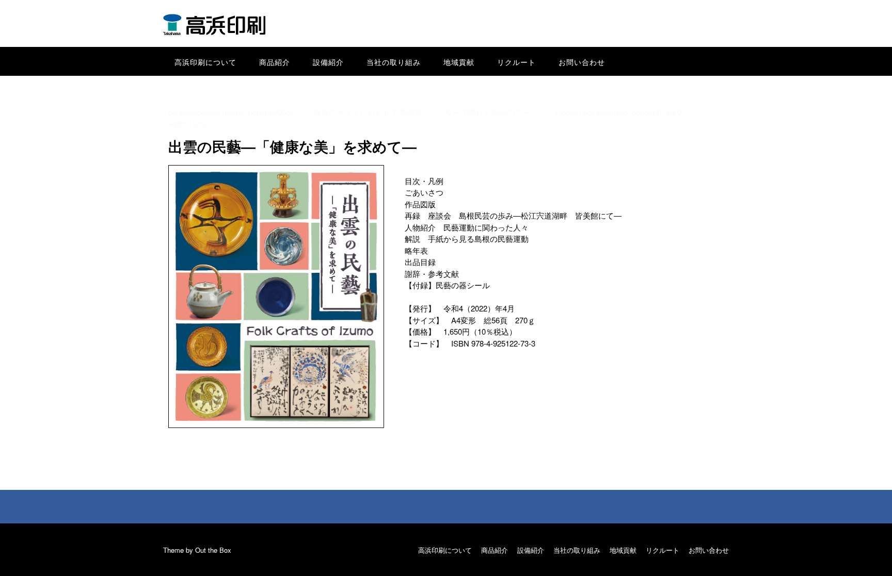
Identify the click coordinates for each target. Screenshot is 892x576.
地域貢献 (458, 62)
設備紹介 (328, 62)
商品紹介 (274, 62)
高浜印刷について (205, 62)
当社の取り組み (394, 62)
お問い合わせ (582, 62)
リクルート (516, 62)
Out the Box (213, 550)
